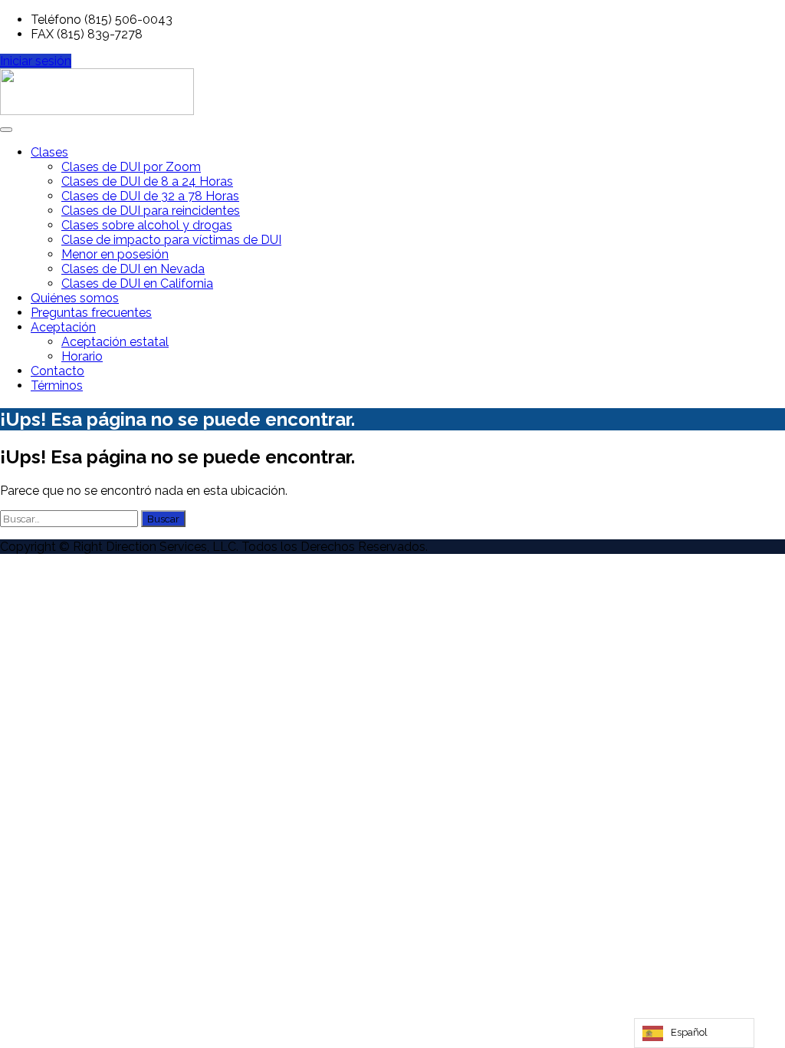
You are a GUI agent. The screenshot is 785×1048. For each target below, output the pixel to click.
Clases (49, 152)
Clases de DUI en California (137, 283)
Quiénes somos (75, 298)
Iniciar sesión (35, 61)
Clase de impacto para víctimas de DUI (171, 239)
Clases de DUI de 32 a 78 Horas (150, 196)
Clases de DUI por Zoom (131, 167)
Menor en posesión (115, 254)
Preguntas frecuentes (91, 312)
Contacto (57, 371)
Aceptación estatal (115, 342)
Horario (82, 356)
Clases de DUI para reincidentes (150, 210)
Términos (57, 385)
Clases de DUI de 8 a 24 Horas (147, 181)
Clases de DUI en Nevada (133, 269)
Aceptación (63, 327)
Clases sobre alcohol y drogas (146, 225)
